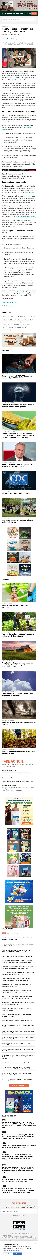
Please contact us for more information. (12, 790)
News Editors (12, 462)
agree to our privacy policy (11, 1250)
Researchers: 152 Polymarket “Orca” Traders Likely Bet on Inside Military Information (18, 1003)
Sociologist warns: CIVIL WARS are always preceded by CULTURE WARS (17, 377)
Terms (9, 1235)
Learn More (7, 1254)
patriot (23, 43)
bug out (10, 42)
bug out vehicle (16, 42)
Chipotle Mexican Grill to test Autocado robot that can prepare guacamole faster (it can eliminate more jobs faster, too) (18, 435)
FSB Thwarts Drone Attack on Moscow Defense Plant (17, 956)
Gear (13, 43)
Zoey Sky (11, 34)
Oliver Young (11, 402)
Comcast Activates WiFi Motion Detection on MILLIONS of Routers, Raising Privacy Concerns (18, 973)
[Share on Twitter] (11, 38)
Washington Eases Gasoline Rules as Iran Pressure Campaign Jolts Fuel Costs (16, 985)
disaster (30, 42)
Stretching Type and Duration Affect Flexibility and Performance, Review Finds (16, 1074)
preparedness (29, 43)
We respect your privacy (19, 1215)
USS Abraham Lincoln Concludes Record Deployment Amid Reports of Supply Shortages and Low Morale (17, 961)
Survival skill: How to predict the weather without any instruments (17, 695)
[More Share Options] (15, 38)
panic (20, 43)
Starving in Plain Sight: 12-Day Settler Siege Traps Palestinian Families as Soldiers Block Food (16, 950)
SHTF (15, 44)
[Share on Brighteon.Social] (4, 38)
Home (3, 26)
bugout (22, 42)
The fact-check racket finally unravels (16, 493)
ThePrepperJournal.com (20, 80)
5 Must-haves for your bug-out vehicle (23, 217)
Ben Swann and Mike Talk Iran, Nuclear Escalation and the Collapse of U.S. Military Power (18, 1180)
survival (18, 44)
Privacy (5, 1235)
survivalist (31, 44)
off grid (16, 43)
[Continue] (35, 1211)
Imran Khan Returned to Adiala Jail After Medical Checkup (18, 1020)
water (10, 248)
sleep (20, 281)
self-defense (10, 44)
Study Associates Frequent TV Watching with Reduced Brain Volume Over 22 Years (18, 1037)
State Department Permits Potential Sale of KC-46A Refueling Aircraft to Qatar (17, 938)
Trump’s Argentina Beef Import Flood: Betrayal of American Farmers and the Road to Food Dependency (17, 1068)
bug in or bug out (21, 291)
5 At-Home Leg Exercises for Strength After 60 (15, 1063)
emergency (4, 43)
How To (8, 26)
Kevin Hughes (12, 431)
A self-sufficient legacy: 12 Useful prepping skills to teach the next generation (18, 635)
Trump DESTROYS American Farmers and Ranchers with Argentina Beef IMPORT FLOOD (19, 1146)
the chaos (31, 192)
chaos (26, 42)
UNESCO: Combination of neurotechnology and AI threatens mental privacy (18, 406)
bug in (6, 42)
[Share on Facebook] (8, 38)
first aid (10, 43)
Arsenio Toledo (12, 373)
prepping (4, 44)
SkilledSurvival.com (8, 306)
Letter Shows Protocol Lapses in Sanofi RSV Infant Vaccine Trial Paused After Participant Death (16, 979)
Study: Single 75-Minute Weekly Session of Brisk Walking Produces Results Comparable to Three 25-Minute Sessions (18, 1056)
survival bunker (24, 44)
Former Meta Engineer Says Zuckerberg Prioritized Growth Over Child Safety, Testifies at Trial (16, 991)
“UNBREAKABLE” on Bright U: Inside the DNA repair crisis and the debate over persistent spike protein (17, 997)
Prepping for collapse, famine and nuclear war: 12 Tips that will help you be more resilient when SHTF (17, 665)
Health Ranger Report (9, 1116)
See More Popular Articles (19, 1085)
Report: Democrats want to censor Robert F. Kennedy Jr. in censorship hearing (18, 465)
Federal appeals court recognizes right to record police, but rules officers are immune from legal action (17, 967)
